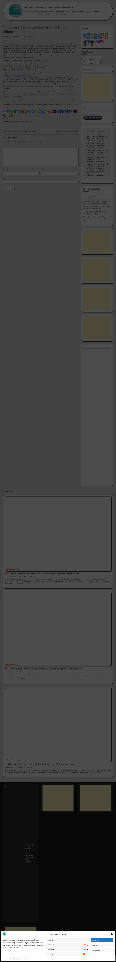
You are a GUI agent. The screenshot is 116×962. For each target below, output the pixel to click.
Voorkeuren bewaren (98, 950)
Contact (25, 958)
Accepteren (95, 940)
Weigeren (95, 945)
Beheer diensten (107, 958)
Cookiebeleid (6, 958)
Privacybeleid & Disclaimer (16, 958)
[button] (112, 934)
